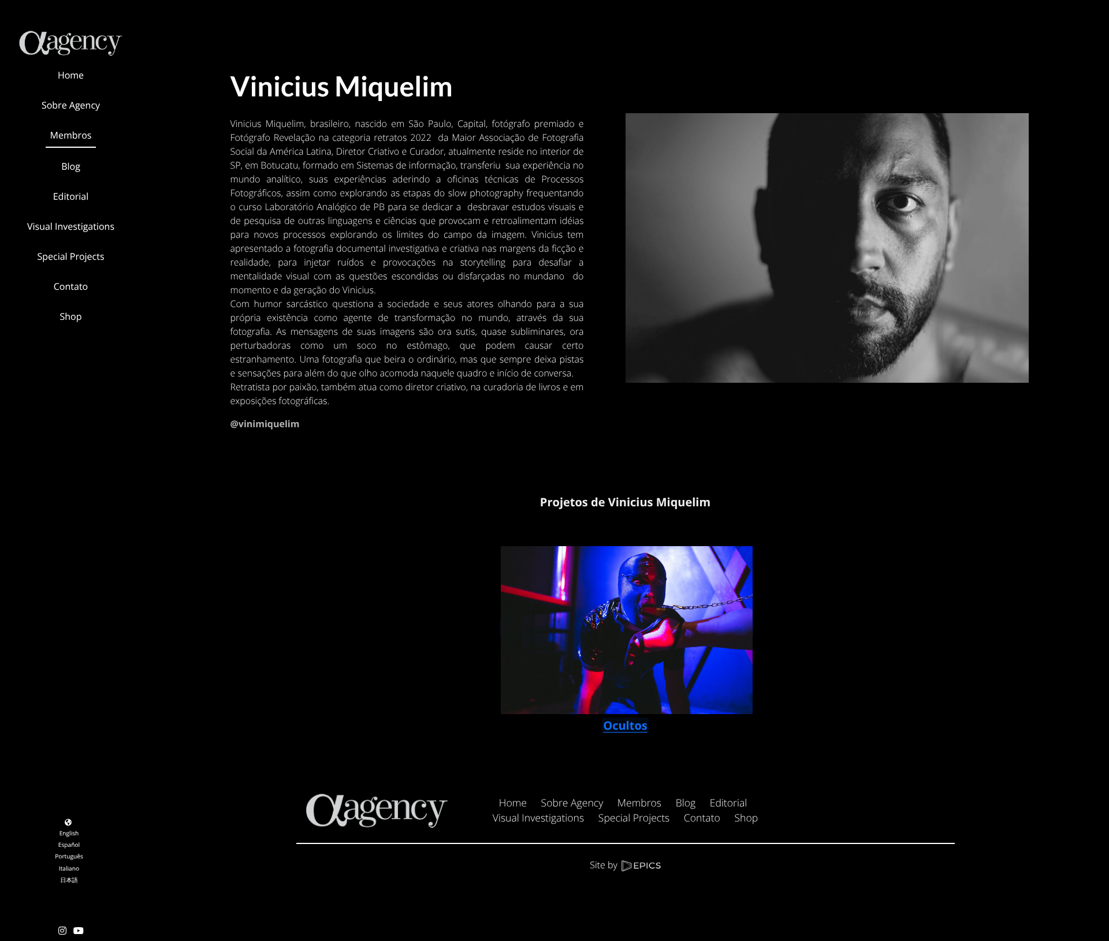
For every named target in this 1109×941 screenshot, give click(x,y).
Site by (605, 864)
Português (69, 856)
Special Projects (633, 818)
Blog (685, 803)
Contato (702, 818)
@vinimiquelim (265, 423)
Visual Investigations (538, 818)
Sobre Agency (572, 803)
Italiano (69, 868)
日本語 (69, 880)
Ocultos (625, 725)
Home (513, 803)
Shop (746, 818)
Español (69, 845)
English (69, 833)
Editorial (728, 803)
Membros (639, 803)
